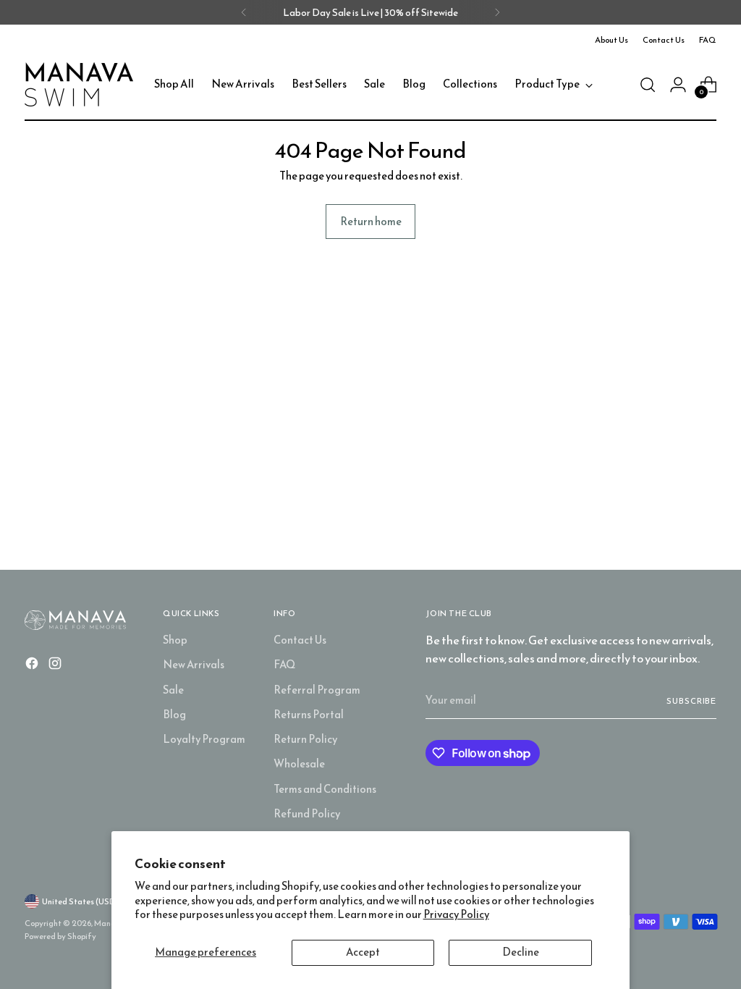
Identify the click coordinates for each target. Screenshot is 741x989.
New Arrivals (193, 665)
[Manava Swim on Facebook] (33, 665)
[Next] (497, 12)
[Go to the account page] (678, 84)
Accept (363, 952)
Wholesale (299, 764)
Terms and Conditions (325, 789)
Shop (175, 640)
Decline (520, 952)
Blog (174, 715)
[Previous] (244, 12)
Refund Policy (307, 814)
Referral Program (317, 690)
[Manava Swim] (79, 84)
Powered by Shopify (60, 936)
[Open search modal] (647, 84)
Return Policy (305, 739)
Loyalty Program (204, 739)
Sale (173, 690)
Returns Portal (309, 715)
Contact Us (300, 640)
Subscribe (691, 700)
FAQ (284, 665)
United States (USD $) (83, 901)
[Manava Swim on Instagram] (56, 665)
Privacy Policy (456, 914)
